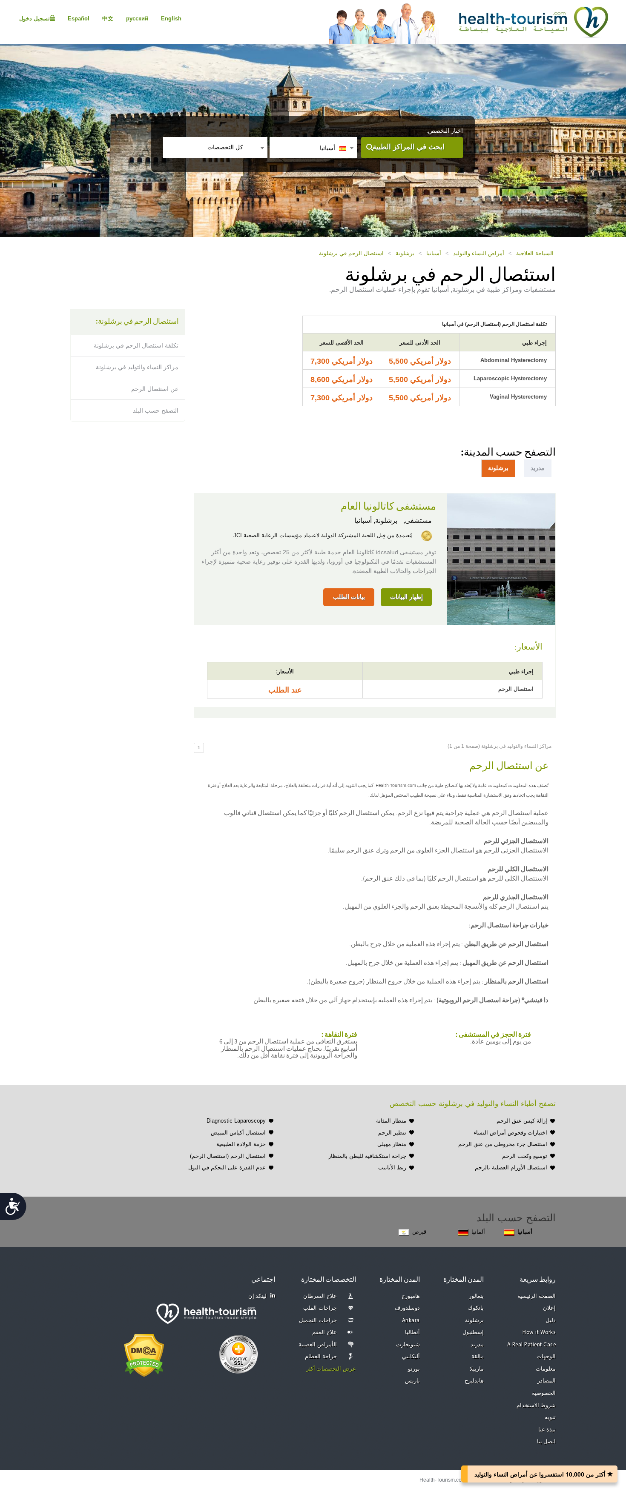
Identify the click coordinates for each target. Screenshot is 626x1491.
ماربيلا (477, 1369)
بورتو (414, 1369)
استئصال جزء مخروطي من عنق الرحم (502, 1144)
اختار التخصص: (444, 130)
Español (78, 18)
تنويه (550, 1417)
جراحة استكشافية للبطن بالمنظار (367, 1156)
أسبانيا (433, 253)
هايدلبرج (474, 1381)
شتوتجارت (408, 1345)
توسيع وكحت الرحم (524, 1156)
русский (137, 18)
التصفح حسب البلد (155, 410)
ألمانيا (478, 1232)
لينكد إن (257, 1296)
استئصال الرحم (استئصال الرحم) (228, 1156)
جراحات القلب (320, 1308)
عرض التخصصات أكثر (331, 1369)
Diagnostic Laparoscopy (236, 1121)
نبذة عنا (547, 1430)
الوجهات (546, 1357)
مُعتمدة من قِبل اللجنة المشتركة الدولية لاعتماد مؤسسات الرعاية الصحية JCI (323, 535)
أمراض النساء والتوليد (478, 253)
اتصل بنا (546, 1442)
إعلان (549, 1308)
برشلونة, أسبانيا (375, 520)
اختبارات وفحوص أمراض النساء (510, 1132)
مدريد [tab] (538, 468)
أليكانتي (411, 1357)
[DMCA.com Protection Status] (144, 1354)
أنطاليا (412, 1332)
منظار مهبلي (391, 1144)
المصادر (546, 1381)
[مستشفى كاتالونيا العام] (501, 558)
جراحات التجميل (318, 1320)
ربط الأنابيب (392, 1167)
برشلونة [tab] (498, 468)
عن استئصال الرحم (154, 388)
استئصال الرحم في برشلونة (351, 253)
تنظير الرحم (392, 1132)
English (171, 18)
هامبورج (411, 1296)
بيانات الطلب (349, 596)
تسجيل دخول (34, 18)
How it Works (539, 1332)
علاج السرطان (320, 1296)
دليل (551, 1320)
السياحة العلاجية (535, 253)
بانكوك (476, 1308)
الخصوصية (544, 1393)
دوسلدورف (407, 1308)
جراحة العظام (321, 1357)
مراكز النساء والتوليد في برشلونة (137, 367)
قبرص (419, 1232)
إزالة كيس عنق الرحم (522, 1121)
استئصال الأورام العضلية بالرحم (511, 1167)
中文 (107, 18)
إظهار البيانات (406, 596)
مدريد (477, 1345)
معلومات (546, 1369)
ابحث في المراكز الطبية (409, 147)
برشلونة (405, 253)
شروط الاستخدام (536, 1405)
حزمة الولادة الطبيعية (241, 1144)
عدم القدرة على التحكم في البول (227, 1167)
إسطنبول (473, 1332)
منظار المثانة (391, 1121)
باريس (412, 1381)
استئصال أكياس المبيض (238, 1132)
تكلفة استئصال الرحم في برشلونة (136, 345)
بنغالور (476, 1296)
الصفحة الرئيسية (536, 1296)
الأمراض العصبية (318, 1345)
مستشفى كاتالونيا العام (388, 506)
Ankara (411, 1320)
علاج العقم (324, 1332)
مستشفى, (417, 520)
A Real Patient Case (531, 1345)
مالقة (477, 1357)
